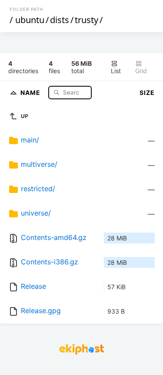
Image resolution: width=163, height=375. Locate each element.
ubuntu (29, 20)
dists (59, 20)
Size (147, 92)
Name (31, 92)
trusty (86, 20)
